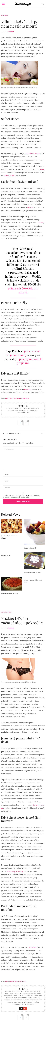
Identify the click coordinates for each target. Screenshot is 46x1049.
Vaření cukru (5, 555)
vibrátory (22, 981)
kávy (42, 169)
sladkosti (14, 398)
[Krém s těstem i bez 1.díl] (11, 584)
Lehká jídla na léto (30, 548)
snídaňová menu (32, 153)
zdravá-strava (23, 398)
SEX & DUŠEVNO (6, 612)
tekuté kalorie (9, 176)
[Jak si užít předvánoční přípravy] (11, 526)
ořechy (40, 223)
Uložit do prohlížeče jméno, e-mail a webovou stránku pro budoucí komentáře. (21, 496)
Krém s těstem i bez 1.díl (9, 593)
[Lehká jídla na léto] (34, 532)
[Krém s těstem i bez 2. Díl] (34, 560)
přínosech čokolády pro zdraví (23, 290)
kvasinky (27, 389)
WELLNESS (4, 15)
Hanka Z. (11, 31)
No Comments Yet (14, 433)
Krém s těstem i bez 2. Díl (32, 572)
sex (16, 981)
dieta (7, 398)
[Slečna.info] (23, 4)
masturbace (9, 981)
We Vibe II (33, 947)
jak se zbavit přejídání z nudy (22, 353)
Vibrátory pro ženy (15, 871)
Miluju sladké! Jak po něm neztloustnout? (19, 24)
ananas (30, 207)
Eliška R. (11, 628)
